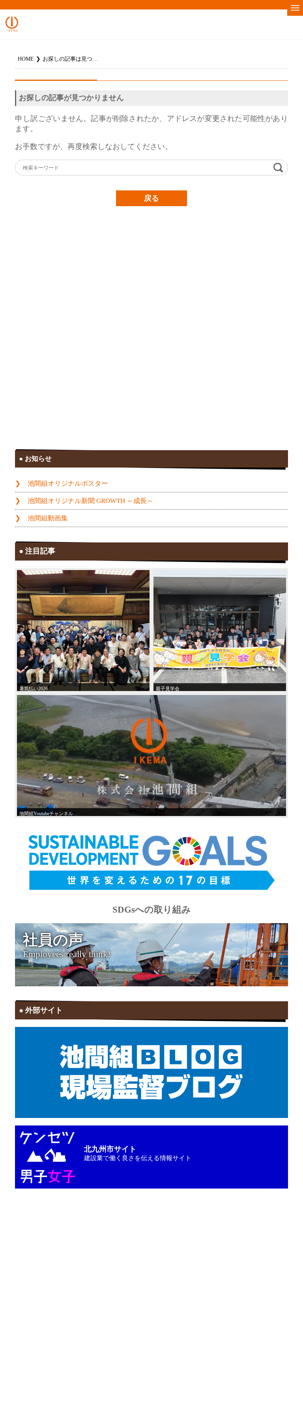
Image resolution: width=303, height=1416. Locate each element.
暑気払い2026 (33, 688)
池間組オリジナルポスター (68, 483)
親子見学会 (168, 688)
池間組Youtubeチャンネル (46, 813)
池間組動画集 (48, 518)
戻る (151, 198)
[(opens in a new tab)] (151, 755)
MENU (295, 8)
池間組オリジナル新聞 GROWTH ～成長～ (90, 501)
